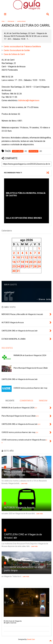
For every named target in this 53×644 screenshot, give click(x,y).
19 (26, 262)
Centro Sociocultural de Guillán (17, 50)
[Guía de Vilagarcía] (26, 8)
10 (18, 257)
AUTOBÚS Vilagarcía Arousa (19, 507)
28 (35, 266)
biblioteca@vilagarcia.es (28, 100)
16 (14, 262)
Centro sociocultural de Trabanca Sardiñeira (22, 46)
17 (18, 262)
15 (39, 257)
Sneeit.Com (31, 639)
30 (14, 271)
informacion (11, 21)
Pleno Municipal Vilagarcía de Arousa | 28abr (31, 368)
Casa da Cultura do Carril (14, 54)
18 (22, 262)
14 (35, 257)
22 (39, 262)
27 (30, 266)
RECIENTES (7, 348)
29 (39, 266)
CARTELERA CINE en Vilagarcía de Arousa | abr (20, 379)
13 (30, 257)
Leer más (24, 483)
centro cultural (21, 21)
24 (18, 266)
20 (30, 262)
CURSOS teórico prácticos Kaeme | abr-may (30, 388)
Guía (3, 21)
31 (18, 271)
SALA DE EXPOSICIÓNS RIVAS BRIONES (24, 218)
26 (26, 266)
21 (35, 262)
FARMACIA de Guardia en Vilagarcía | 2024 (30, 355)
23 (14, 266)
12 (26, 257)
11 (22, 257)
